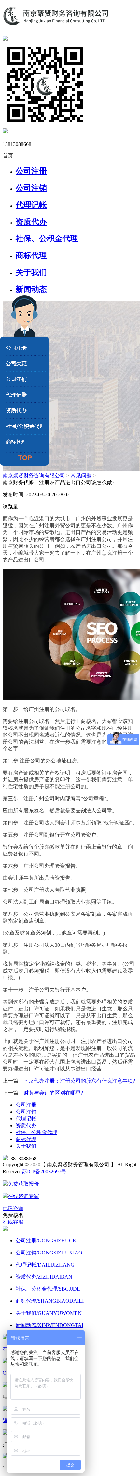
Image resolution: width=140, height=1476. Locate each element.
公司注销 (31, 188)
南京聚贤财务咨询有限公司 (34, 475)
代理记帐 (31, 205)
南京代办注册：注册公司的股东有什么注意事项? (79, 1081)
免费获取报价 (23, 1184)
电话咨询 (13, 1208)
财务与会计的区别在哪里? (53, 1093)
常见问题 (81, 475)
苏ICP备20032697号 (44, 1171)
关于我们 (31, 272)
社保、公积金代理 (47, 238)
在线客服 (13, 1222)
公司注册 (31, 171)
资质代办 (31, 222)
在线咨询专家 (23, 1196)
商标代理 (31, 255)
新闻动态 (31, 289)
